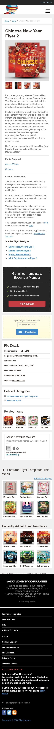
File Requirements (10, 647)
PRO (4, 624)
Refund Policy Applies (27, 601)
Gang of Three (12, 164)
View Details (27, 304)
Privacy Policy (8, 658)
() (50, 2)
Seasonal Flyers (14, 401)
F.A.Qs (5, 636)
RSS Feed (14, 712)
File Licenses (8, 652)
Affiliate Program (10, 630)
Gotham (9, 169)
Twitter (9, 712)
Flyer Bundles (8, 619)
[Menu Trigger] (47, 10)
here (46, 222)
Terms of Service (9, 663)
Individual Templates (11, 613)
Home (7, 21)
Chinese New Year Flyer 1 (21, 246)
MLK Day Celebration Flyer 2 (23, 258)
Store (14, 21)
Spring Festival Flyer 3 (20, 250)
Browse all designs (43, 478)
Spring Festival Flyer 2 (20, 254)
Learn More (11, 455)
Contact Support (9, 641)
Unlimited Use (18, 380)
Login (42, 2)
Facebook (4, 712)
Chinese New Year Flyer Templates (22, 396)
